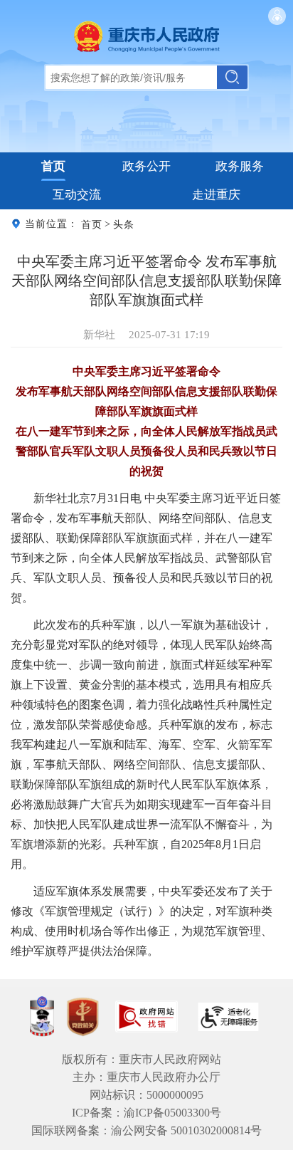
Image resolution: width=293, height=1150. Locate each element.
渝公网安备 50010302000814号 (186, 1130)
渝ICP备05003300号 (172, 1113)
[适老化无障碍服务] (228, 1017)
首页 (53, 166)
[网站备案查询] (42, 1016)
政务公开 (146, 166)
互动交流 (77, 195)
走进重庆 (216, 195)
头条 (123, 224)
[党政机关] (82, 1016)
